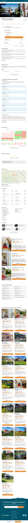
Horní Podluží (18, 461)
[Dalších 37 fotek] (20, 408)
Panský (23, 2)
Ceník (21, 39)
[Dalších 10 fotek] (20, 337)
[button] (14, 175)
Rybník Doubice (4, 211)
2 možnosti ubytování (19, 245)
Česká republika (7, 2)
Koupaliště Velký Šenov (5, 213)
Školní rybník (4, 214)
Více (24, 247)
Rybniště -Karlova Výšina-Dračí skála (9, 225)
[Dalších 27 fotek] (8, 408)
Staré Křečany (20, 2)
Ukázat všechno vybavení (14, 74)
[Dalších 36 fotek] (8, 477)
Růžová (3, 366)
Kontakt (12, 519)
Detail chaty (18, 264)
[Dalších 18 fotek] (20, 455)
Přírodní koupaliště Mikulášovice (6, 212)
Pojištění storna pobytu (14, 517)
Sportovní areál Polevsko (18, 211)
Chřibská (4, 461)
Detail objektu (20, 471)
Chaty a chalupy (16, 2)
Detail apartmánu (19, 250)
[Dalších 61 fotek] (6, 245)
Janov (3, 414)
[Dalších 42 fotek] (20, 431)
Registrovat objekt (13, 514)
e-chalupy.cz (3, 2)
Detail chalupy (7, 377)
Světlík (16, 461)
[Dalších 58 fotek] (8, 383)
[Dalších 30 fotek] (8, 431)
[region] (14, 176)
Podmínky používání (13, 511)
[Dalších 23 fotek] (6, 273)
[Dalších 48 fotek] (20, 360)
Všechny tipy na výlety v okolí (14, 232)
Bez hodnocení (24, 20)
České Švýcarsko (11, 2)
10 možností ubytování (22, 371)
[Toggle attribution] (25, 181)
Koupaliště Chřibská (5, 215)
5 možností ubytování (9, 442)
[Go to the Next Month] (25, 129)
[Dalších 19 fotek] (6, 259)
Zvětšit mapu (23, 171)
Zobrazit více (3, 60)
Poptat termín (14, 37)
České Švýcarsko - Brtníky (21, 225)
